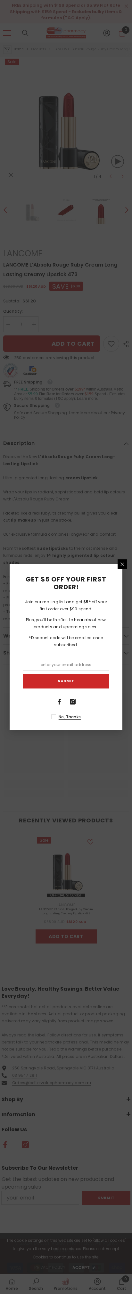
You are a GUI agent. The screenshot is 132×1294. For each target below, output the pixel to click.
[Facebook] (59, 701)
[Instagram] (72, 701)
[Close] (122, 564)
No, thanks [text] (70, 717)
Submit (66, 680)
